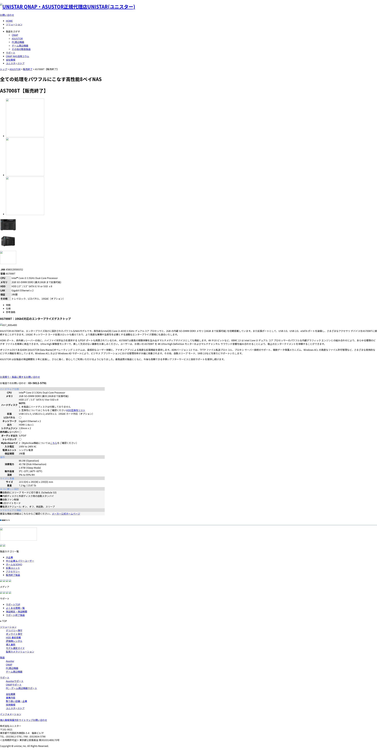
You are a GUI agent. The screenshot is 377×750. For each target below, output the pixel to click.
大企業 (9, 557)
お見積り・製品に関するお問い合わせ (20, 377)
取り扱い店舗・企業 (16, 701)
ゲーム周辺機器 (20, 45)
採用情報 (10, 704)
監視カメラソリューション (20, 651)
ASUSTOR (17, 38)
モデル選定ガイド (15, 648)
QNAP (15, 35)
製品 (2, 657)
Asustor (10, 661)
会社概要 (10, 694)
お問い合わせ (7, 15)
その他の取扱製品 (21, 49)
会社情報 (10, 59)
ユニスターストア (15, 63)
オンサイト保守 (14, 634)
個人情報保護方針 (9, 720)
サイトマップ (26, 720)
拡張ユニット (13, 568)
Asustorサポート (15, 681)
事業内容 (10, 697)
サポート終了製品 (15, 615)
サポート (10, 52)
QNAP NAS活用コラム (17, 56)
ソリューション (14, 24)
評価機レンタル (14, 641)
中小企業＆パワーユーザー (20, 561)
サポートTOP (13, 604)
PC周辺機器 (18, 42)
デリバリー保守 (14, 630)
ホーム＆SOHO (14, 564)
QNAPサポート (14, 684)
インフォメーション (10, 714)
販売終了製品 (13, 575)
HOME (9, 21)
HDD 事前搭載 (13, 637)
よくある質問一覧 (15, 608)
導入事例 (10, 644)
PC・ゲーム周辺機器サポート (21, 688)
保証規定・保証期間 (16, 611)
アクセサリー (13, 571)
